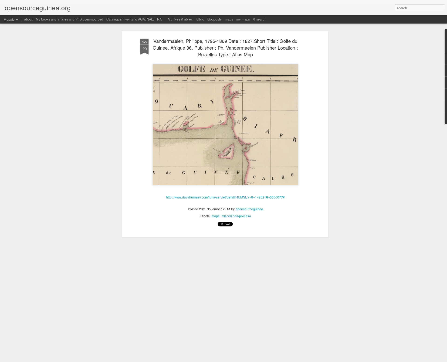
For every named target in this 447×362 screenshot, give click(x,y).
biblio (200, 19)
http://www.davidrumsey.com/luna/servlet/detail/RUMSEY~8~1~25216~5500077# (225, 197)
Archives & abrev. (180, 19)
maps (215, 216)
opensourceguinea (249, 209)
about (28, 19)
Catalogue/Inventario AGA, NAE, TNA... (135, 19)
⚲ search (259, 19)
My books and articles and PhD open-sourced (69, 19)
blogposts (214, 19)
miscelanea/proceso (236, 216)
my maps (243, 19)
